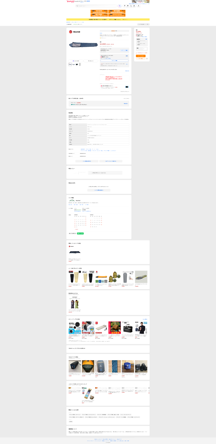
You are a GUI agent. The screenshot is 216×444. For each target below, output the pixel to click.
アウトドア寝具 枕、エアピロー (91, 417)
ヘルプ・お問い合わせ (120, 440)
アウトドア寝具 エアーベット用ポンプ (76, 417)
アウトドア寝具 (106, 150)
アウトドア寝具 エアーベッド (74, 414)
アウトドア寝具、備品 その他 (113, 414)
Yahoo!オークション (112, 439)
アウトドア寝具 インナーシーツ (134, 417)
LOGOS (70, 421)
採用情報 (114, 440)
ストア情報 (86, 204)
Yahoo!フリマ (119, 439)
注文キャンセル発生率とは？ (86, 211)
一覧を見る (125, 103)
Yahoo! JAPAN (131, 3)
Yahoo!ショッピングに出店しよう (141, 3)
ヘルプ (148, 3)
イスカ (83, 22)
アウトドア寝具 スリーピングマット (89, 414)
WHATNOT (68, 22)
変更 (146, 39)
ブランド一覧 (74, 22)
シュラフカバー (113, 150)
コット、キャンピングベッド (126, 414)
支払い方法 (70, 204)
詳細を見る (127, 70)
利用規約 (103, 440)
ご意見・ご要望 (126, 440)
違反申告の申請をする (125, 91)
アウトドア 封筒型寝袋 (101, 414)
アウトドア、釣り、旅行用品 (86, 150)
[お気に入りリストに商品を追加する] (147, 59)
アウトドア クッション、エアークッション (107, 417)
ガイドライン (107, 440)
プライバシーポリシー (90, 440)
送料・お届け (76, 204)
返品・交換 (81, 204)
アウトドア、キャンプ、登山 (97, 150)
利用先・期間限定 (108, 58)
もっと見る (145, 319)
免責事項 (111, 440)
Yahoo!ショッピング (98, 439)
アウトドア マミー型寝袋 (121, 417)
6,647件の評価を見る (77, 211)
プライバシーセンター (97, 440)
